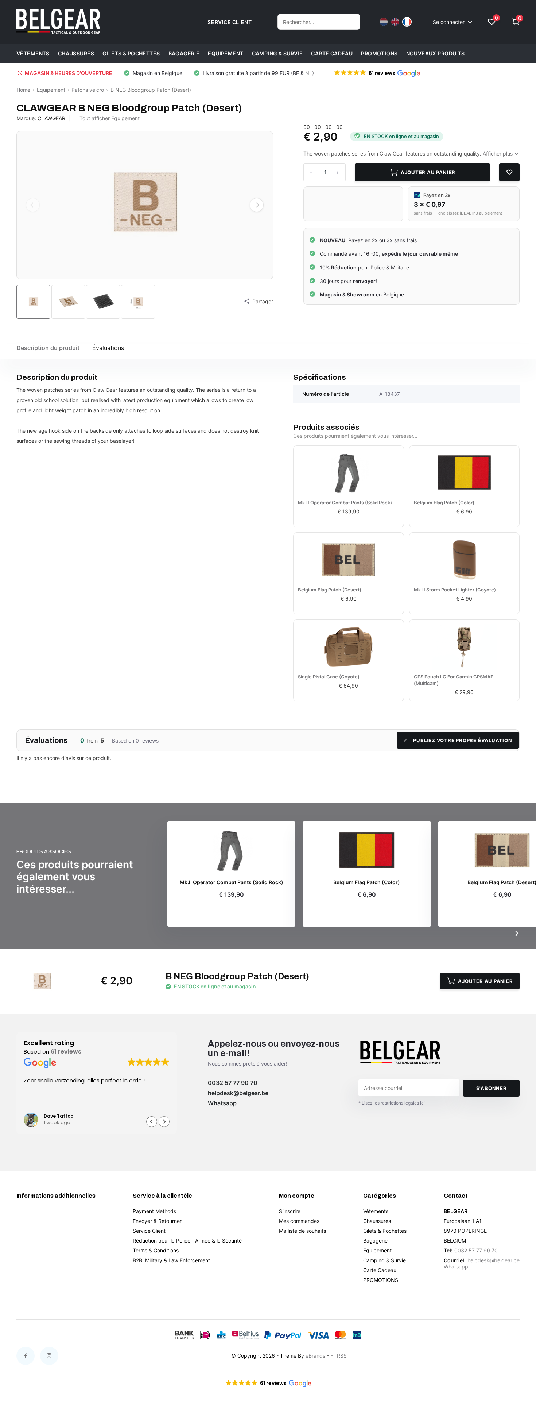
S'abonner (491, 1088)
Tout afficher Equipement (109, 118)
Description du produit (47, 347)
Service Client (149, 1231)
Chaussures (76, 53)
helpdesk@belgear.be (238, 1093)
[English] (395, 22)
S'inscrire (289, 1211)
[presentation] (33, 205)
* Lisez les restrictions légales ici (391, 1103)
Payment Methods (154, 1211)
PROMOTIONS (379, 53)
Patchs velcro (87, 90)
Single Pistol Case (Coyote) (329, 677)
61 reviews (66, 1051)
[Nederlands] (384, 22)
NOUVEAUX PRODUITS (435, 53)
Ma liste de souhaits (302, 1231)
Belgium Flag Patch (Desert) (329, 590)
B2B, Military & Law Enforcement (171, 1260)
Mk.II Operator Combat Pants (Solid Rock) (345, 502)
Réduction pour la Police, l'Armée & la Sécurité (187, 1240)
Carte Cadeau (332, 53)
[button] (376, 73)
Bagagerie (184, 53)
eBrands (315, 1356)
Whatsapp (222, 1103)
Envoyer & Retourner (157, 1221)
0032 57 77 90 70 (232, 1082)
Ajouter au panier (428, 172)
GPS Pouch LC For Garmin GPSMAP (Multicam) (453, 680)
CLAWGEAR (51, 118)
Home (23, 90)
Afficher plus (498, 153)
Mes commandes (299, 1221)
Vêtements (33, 53)
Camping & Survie (277, 53)
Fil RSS (338, 1356)
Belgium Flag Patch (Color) (444, 502)
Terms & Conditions (156, 1250)
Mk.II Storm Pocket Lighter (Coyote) (455, 590)
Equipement (225, 53)
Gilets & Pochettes (131, 53)
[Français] (407, 22)
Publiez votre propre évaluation (462, 740)
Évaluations (108, 347)
